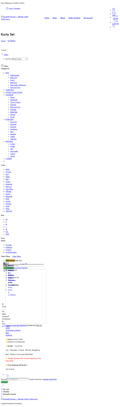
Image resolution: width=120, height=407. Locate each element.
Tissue (12, 156)
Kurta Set (13, 112)
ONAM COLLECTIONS (14, 92)
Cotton (12, 144)
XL (11, 335)
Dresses (13, 104)
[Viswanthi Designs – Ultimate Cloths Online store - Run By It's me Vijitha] (15, 19)
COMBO (9, 158)
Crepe (12, 153)
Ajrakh (12, 146)
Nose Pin (13, 122)
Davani (12, 114)
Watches (13, 139)
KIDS (7, 73)
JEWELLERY (10, 119)
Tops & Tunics (15, 102)
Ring (11, 131)
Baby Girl (13, 77)
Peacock (13, 330)
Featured (9, 247)
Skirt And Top (15, 87)
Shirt (55, 379)
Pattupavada (14, 75)
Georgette (14, 151)
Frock (12, 80)
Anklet (12, 136)
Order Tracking (74, 18)
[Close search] (3, 386)
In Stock (8, 250)
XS (7, 335)
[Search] (113, 27)
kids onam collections (18, 85)
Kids (9, 273)
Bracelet (13, 124)
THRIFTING (10, 90)
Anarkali (13, 109)
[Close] (2, 389)
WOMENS (11, 41)
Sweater (46, 379)
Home (47, 18)
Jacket (51, 379)
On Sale (8, 245)
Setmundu (13, 100)
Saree (12, 97)
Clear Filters (16, 256)
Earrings (13, 127)
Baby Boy (13, 82)
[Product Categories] (113, 10)
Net (11, 149)
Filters (5, 54)
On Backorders (11, 252)
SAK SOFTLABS (6, 325)
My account (88, 18)
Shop (55, 18)
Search (4, 379)
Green (8, 330)
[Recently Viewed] (7, 376)
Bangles (13, 134)
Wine (19, 330)
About (62, 18)
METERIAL (9, 141)
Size (7, 333)
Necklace (13, 129)
